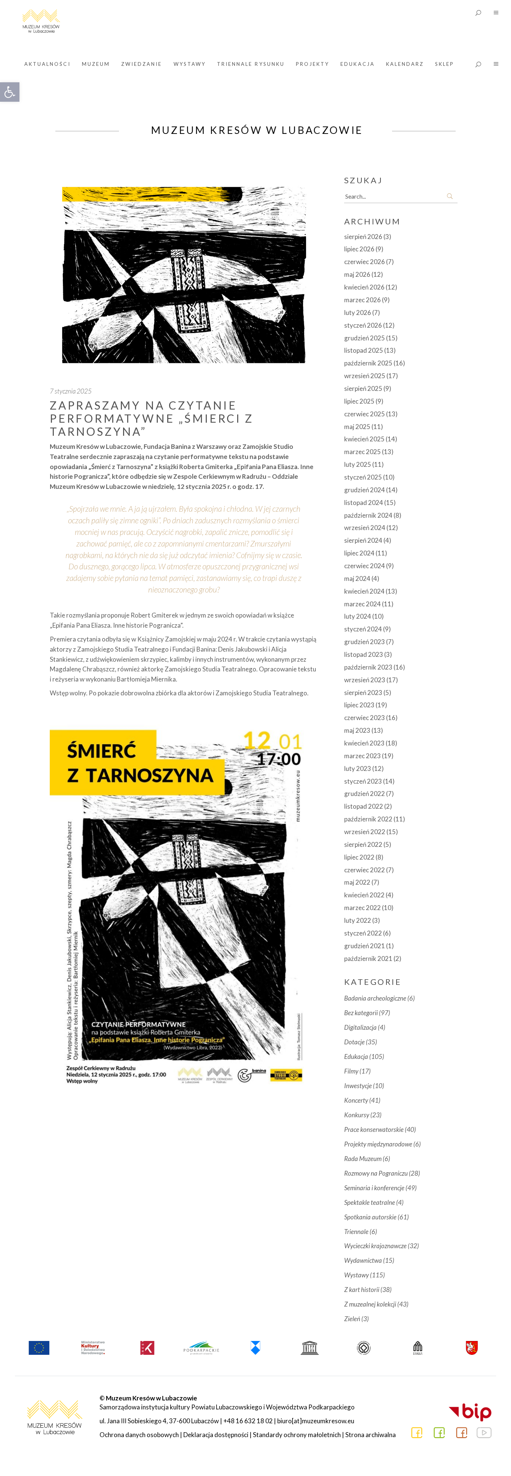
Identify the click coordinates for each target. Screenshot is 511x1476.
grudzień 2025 (364, 338)
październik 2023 (368, 667)
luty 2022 (357, 920)
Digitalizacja (360, 1027)
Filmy (351, 1071)
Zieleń (352, 1319)
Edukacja (356, 1056)
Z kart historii (361, 1289)
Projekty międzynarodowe (378, 1144)
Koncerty (356, 1100)
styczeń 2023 (363, 781)
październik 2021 (368, 958)
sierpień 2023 (363, 692)
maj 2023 (357, 730)
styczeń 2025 (363, 477)
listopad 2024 (363, 502)
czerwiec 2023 (364, 718)
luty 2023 (357, 768)
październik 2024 (368, 515)
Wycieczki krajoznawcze (375, 1246)
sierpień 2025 (363, 388)
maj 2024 (357, 578)
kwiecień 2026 (364, 287)
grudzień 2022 (364, 793)
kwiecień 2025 (364, 439)
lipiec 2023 (359, 705)
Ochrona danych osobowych (139, 1435)
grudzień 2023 (364, 642)
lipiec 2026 (359, 249)
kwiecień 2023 (364, 743)
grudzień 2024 (364, 490)
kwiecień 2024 (364, 591)
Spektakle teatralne (369, 1202)
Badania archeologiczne (375, 998)
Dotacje (354, 1042)
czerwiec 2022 (364, 870)
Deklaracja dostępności (215, 1435)
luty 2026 (357, 312)
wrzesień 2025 (364, 376)
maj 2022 (357, 882)
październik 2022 (368, 819)
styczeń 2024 (363, 629)
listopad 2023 (363, 654)
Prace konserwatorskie (374, 1129)
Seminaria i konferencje (374, 1188)
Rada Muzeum (363, 1159)
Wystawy (356, 1275)
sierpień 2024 (363, 540)
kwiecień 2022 (364, 895)
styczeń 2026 (363, 325)
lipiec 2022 (359, 857)
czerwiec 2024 (364, 566)
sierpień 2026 (363, 237)
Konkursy (356, 1115)
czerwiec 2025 (364, 414)
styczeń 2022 (363, 933)
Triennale (356, 1231)
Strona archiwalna (370, 1435)
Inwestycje (358, 1086)
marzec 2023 (362, 756)
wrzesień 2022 (364, 832)
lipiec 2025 (359, 401)
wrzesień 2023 (364, 680)
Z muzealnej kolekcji (370, 1304)
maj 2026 (357, 274)
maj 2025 (357, 427)
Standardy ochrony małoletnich (297, 1435)
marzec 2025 (362, 452)
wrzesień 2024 (364, 528)
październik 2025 (368, 363)
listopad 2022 (363, 806)
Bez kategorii (361, 1013)
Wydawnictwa (363, 1260)
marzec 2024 (362, 604)
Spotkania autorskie (370, 1217)
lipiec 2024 (359, 553)
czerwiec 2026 (364, 262)
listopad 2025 (363, 350)
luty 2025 (357, 464)
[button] (9, 92)
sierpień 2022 (363, 844)
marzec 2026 (362, 300)
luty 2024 (357, 616)
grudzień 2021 (364, 946)
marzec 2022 (362, 908)
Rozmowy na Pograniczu (376, 1173)
